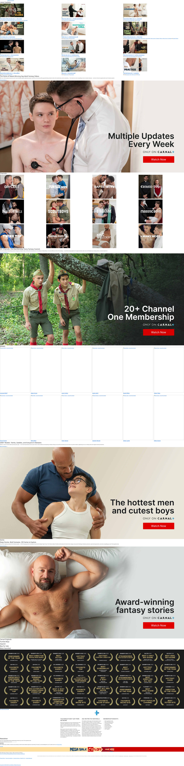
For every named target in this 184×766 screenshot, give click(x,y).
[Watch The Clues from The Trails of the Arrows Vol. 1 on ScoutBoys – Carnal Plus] (30, 10)
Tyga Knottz (139, 56)
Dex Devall (14, 38)
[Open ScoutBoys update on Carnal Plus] (30, 17)
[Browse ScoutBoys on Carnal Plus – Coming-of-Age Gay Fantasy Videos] (69, 211)
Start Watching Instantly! (4, 709)
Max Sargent (72, 20)
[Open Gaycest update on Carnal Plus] (30, 35)
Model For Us (22, 758)
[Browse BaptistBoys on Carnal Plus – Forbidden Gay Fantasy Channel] (115, 187)
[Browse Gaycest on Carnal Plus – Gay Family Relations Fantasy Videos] (22, 187)
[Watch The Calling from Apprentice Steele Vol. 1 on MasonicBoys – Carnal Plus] (30, 64)
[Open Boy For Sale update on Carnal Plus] (30, 53)
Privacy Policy (2, 758)
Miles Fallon (132, 20)
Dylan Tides (10, 20)
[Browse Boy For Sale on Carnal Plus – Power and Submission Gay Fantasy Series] (22, 211)
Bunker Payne (137, 38)
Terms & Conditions (9, 758)
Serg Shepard (19, 20)
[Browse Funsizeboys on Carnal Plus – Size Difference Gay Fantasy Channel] (69, 187)
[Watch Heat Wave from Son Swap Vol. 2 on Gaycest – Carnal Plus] (30, 28)
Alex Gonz (66, 20)
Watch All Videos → (3, 80)
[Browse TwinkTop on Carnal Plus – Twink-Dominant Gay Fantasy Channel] (22, 236)
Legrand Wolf (147, 38)
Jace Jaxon (11, 56)
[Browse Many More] (161, 236)
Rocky (139, 74)
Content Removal (29, 758)
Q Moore (160, 38)
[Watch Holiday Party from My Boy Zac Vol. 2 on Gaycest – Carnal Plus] (92, 46)
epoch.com (126, 756)
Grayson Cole (128, 74)
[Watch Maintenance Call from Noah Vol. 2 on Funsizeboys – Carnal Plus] (92, 28)
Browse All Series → (3, 545)
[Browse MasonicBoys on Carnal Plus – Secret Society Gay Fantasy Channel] (161, 211)
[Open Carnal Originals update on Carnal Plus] (153, 71)
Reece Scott (165, 38)
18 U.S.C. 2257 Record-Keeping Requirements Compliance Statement (12, 753)
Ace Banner (5, 38)
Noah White (72, 38)
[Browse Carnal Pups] (69, 236)
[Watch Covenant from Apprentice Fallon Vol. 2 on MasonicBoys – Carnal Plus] (153, 10)
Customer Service (16, 758)
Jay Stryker (128, 20)
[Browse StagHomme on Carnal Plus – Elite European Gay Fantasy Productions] (115, 211)
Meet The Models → (3, 446)
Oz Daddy (138, 20)
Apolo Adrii (10, 38)
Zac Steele (25, 20)
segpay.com (121, 756)
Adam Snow (5, 20)
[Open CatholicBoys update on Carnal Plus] (92, 17)
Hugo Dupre (19, 38)
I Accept (1, 746)
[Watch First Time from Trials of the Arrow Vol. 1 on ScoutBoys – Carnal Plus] (153, 28)
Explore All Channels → (4, 252)
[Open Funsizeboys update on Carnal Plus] (92, 35)
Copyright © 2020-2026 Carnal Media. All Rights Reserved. (10, 764)
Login (10, 0)
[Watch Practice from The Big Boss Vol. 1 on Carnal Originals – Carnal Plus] (153, 64)
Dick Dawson (5, 56)
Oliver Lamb (14, 20)
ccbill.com (131, 756)
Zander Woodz (175, 38)
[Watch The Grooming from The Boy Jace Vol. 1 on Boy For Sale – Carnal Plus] (30, 46)
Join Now (12, 0)
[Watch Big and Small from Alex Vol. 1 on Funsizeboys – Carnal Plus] (92, 64)
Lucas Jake (5, 74)
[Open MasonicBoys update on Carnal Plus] (153, 17)
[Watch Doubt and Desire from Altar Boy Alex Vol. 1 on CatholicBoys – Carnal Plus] (92, 10)
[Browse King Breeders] (115, 236)
